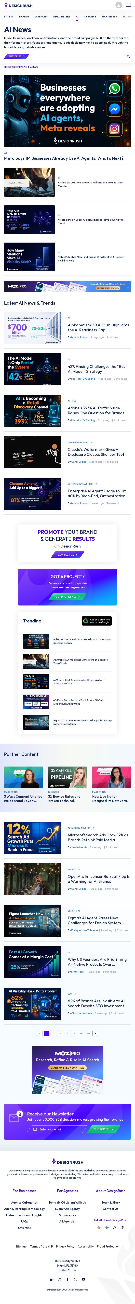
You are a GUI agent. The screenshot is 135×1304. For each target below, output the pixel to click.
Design (71, 911)
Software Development (80, 484)
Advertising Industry (79, 828)
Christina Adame (81, 1013)
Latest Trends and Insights (24, 1215)
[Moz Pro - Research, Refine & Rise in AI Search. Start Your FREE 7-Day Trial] (67, 286)
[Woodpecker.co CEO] (67, 777)
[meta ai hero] (67, 111)
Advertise (24, 1228)
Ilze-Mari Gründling (83, 378)
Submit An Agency (67, 1209)
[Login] (118, 5)
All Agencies (67, 1221)
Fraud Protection (108, 1246)
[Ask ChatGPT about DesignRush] (114, 1227)
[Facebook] (67, 1279)
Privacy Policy (65, 1246)
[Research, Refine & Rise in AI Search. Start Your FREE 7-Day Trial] (67, 1070)
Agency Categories (24, 1202)
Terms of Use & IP (41, 1246)
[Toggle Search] (128, 56)
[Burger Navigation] (128, 5)
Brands (72, 869)
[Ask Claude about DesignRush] (99, 1227)
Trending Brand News (15, 67)
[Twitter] (75, 1279)
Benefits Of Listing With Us (67, 1202)
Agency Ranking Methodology (24, 1209)
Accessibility (86, 1246)
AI (69, 318)
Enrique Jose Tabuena (84, 930)
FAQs (24, 1221)
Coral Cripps (78, 461)
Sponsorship (67, 1215)
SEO (74, 401)
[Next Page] (95, 1033)
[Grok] (122, 1227)
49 (88, 1033)
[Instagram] (59, 1279)
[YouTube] (83, 1279)
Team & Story (110, 1202)
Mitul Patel (77, 971)
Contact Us (110, 1209)
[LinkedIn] (51, 1279)
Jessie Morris (79, 847)
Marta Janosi (79, 337)
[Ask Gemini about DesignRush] (107, 1227)
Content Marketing (78, 442)
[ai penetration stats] (29, 219)
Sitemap (21, 1246)
